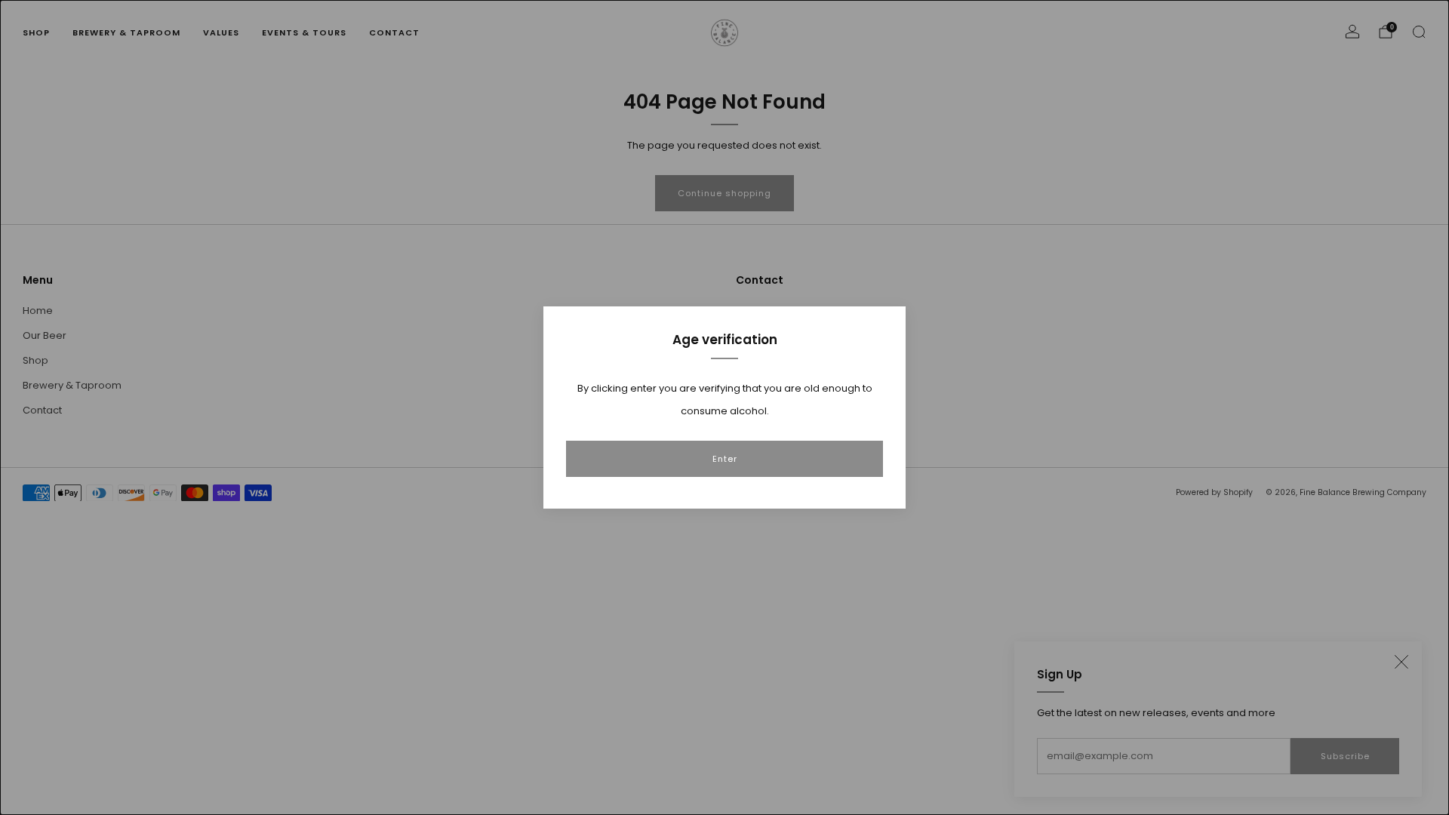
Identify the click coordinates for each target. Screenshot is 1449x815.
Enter (724, 459)
